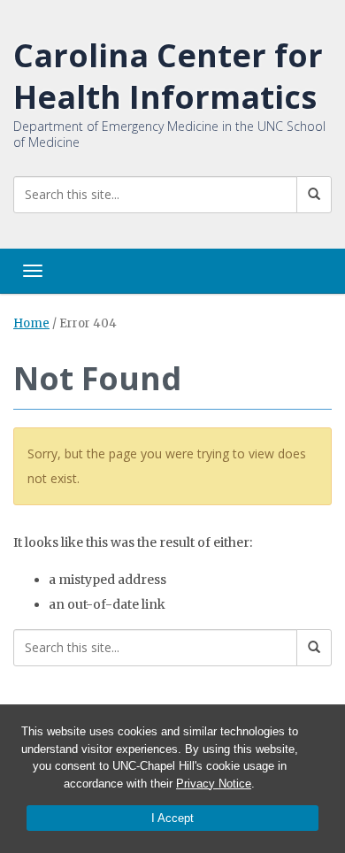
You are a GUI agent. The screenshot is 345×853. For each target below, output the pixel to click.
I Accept (172, 818)
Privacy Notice (213, 783)
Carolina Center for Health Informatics (168, 76)
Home (31, 323)
